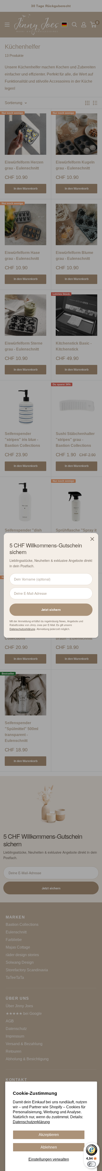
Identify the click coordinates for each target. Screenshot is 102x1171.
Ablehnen (49, 1147)
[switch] (91, 1164)
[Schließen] (92, 539)
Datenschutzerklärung (31, 1122)
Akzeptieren (49, 1135)
